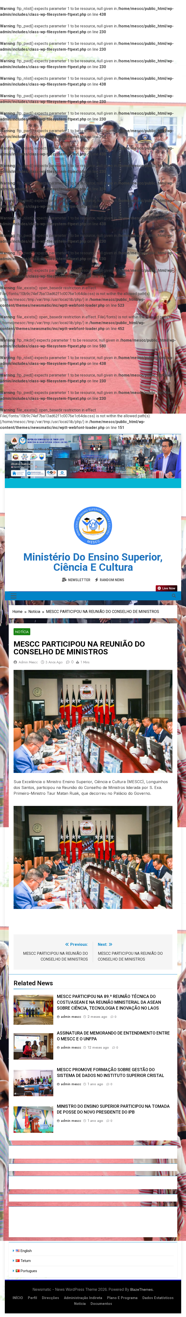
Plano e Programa (122, 1298)
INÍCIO (18, 1298)
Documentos (101, 1304)
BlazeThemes (141, 1289)
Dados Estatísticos (158, 1298)
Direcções (50, 1298)
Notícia (22, 631)
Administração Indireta (83, 1298)
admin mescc (28, 662)
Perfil (32, 1298)
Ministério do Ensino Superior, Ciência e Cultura (93, 562)
